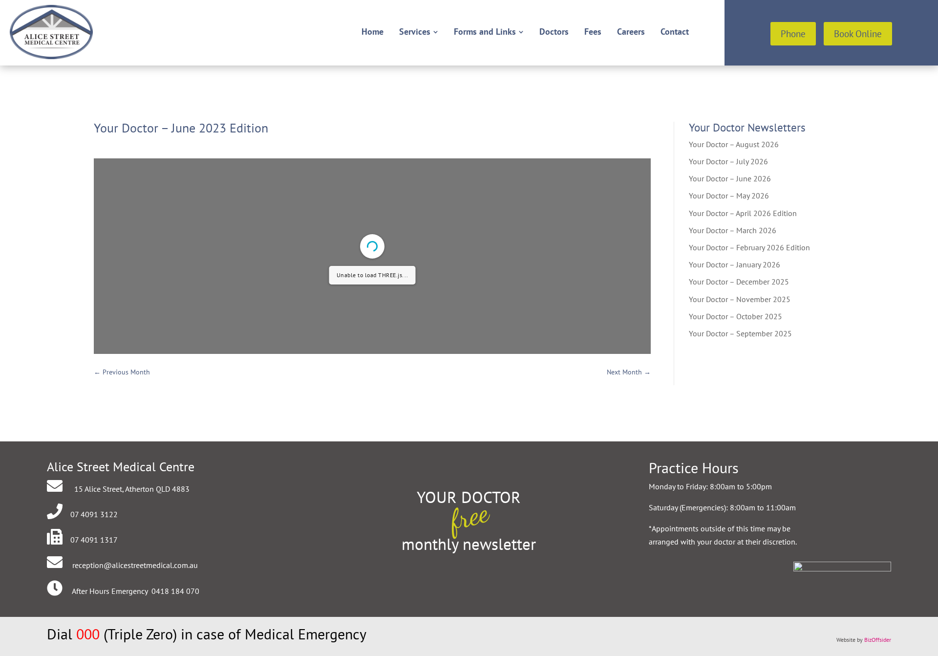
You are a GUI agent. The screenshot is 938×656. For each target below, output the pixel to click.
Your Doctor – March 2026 (732, 230)
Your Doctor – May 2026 (729, 195)
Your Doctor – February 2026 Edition (749, 247)
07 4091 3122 (94, 514)
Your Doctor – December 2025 (739, 281)
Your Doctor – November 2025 (739, 299)
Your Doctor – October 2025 (735, 316)
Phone (793, 34)
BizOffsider (877, 639)
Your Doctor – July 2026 (728, 161)
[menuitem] (372, 32)
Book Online (858, 34)
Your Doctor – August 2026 (734, 144)
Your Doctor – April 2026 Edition (743, 213)
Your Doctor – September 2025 (740, 333)
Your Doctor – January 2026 (734, 264)
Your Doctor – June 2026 (730, 178)
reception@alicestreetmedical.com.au (135, 565)
